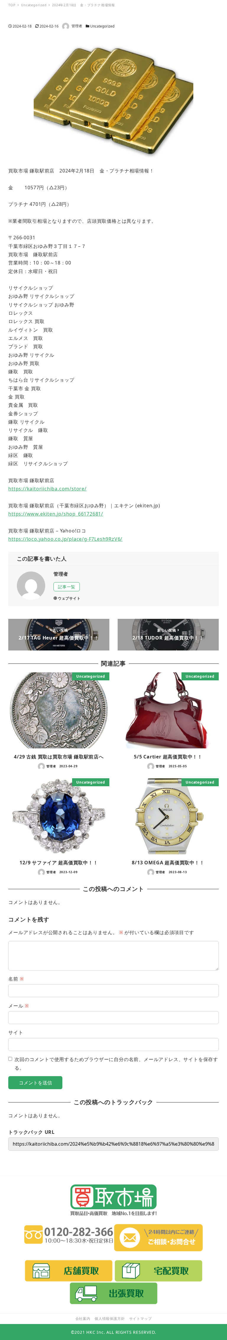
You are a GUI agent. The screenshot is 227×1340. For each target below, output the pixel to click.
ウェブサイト (69, 598)
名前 (16, 979)
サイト (15, 1032)
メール (18, 1005)
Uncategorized (102, 26)
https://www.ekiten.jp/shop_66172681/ (55, 514)
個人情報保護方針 (110, 1318)
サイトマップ (140, 1318)
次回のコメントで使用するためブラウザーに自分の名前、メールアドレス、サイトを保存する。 (116, 1063)
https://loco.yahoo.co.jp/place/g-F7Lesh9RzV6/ (65, 539)
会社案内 (82, 1318)
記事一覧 (66, 587)
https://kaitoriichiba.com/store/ (47, 488)
